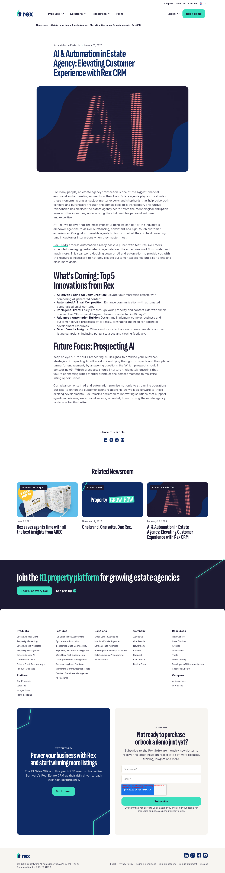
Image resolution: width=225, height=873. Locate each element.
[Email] (122, 440)
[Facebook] (117, 440)
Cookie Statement (188, 864)
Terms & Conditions (146, 864)
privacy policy (177, 811)
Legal (113, 864)
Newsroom (42, 25)
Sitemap (204, 864)
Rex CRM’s (60, 245)
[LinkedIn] (186, 855)
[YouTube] (205, 855)
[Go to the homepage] (23, 855)
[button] (204, 3)
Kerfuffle (75, 45)
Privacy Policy (126, 864)
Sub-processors (167, 864)
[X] (111, 440)
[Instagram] (192, 855)
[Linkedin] (106, 440)
